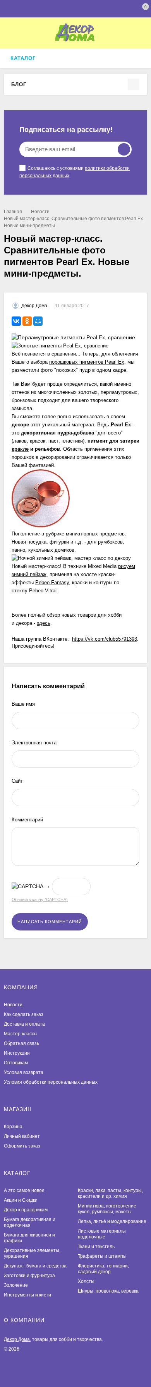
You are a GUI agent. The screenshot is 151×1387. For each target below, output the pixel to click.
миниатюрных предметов (95, 534)
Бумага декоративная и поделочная (29, 1222)
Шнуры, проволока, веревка (108, 1291)
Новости (40, 211)
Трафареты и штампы (102, 1256)
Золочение (16, 1285)
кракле (20, 449)
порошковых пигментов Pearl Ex (86, 362)
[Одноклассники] (27, 321)
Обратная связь (21, 1043)
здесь (43, 623)
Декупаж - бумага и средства (35, 1266)
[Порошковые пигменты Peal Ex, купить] (73, 337)
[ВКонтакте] (16, 321)
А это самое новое (24, 1190)
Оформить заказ (22, 1146)
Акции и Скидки (21, 1200)
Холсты (86, 1281)
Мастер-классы (21, 1033)
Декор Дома (17, 1339)
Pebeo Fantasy (52, 582)
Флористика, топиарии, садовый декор (103, 1268)
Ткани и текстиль (96, 1246)
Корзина (13, 1126)
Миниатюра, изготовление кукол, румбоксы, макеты (107, 1208)
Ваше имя (23, 704)
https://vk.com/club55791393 (104, 639)
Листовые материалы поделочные (102, 1234)
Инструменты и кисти (27, 1295)
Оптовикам (16, 1062)
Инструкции (17, 1053)
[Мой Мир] (38, 321)
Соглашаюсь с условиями (74, 172)
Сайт (17, 781)
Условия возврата (23, 1072)
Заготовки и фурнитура (29, 1275)
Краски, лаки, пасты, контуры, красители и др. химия (110, 1193)
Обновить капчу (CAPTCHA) (40, 899)
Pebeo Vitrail (43, 590)
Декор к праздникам (26, 1210)
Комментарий (27, 820)
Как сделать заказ (23, 1014)
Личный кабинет (22, 1136)
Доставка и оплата (24, 1024)
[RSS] (30, 84)
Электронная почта (34, 743)
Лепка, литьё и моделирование (112, 1221)
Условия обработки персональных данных (51, 1082)
